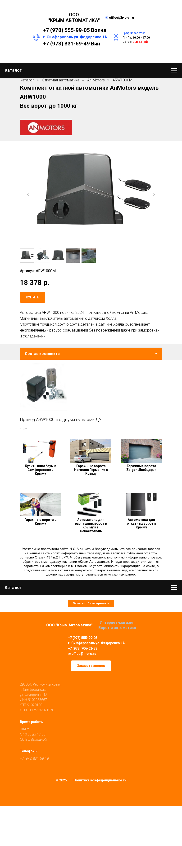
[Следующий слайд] (153, 194)
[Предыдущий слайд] (28, 194)
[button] (91, 603)
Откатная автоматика (60, 80)
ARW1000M (122, 80)
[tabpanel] (91, 396)
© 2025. (62, 780)
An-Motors (96, 80)
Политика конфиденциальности (100, 780)
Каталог (27, 80)
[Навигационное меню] (174, 70)
